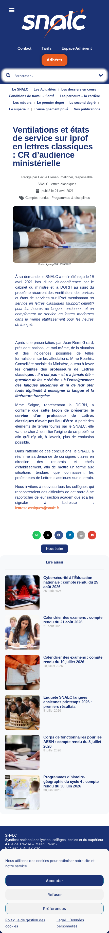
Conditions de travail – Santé (31, 96)
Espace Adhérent (77, 48)
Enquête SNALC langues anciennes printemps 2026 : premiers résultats (67, 702)
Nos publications (87, 109)
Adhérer (54, 60)
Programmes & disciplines (70, 198)
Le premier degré (50, 102)
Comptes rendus (37, 198)
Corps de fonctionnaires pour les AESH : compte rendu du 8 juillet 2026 (72, 741)
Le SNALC (20, 89)
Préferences (54, 908)
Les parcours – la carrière (80, 96)
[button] (36, 535)
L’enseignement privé (51, 109)
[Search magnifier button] (8, 75)
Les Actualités (45, 89)
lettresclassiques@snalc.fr (37, 508)
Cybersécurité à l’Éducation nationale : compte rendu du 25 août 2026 (70, 582)
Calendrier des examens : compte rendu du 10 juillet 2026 (72, 659)
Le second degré (82, 102)
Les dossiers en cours (78, 89)
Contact (24, 48)
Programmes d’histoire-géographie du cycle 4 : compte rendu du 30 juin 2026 (71, 781)
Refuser (54, 894)
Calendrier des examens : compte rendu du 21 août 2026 (72, 619)
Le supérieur (19, 109)
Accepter (54, 880)
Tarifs (46, 48)
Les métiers (22, 102)
